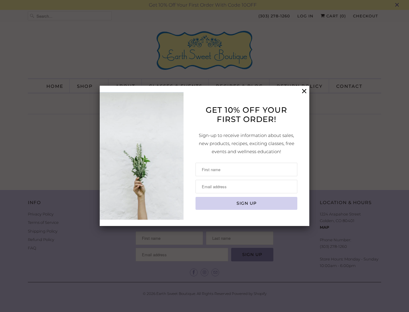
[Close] (304, 91)
